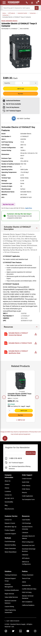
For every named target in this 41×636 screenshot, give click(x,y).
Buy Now (20, 93)
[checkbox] (17, 391)
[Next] (37, 397)
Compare (22, 391)
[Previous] (4, 397)
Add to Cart (20, 88)
